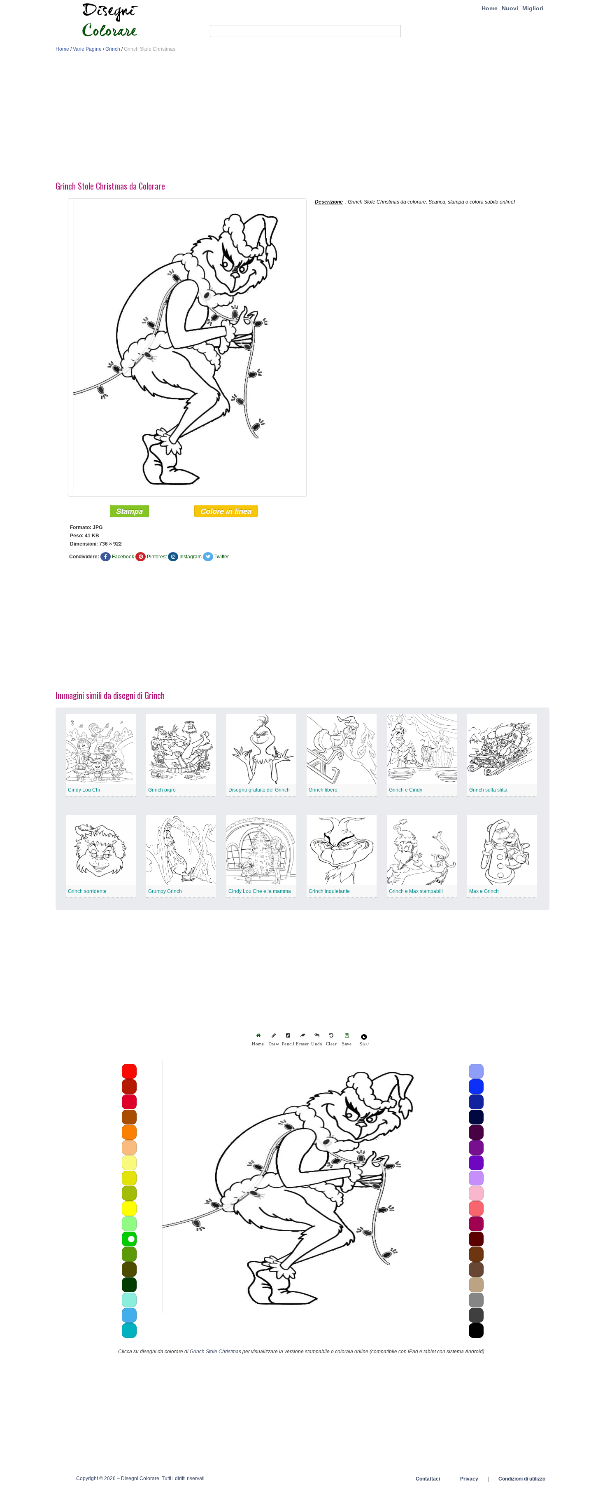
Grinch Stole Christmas (215, 1351)
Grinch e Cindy (405, 790)
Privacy (469, 1479)
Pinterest (157, 557)
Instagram (190, 557)
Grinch (112, 49)
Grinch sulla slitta (488, 790)
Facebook (123, 557)
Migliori (532, 8)
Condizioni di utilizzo (521, 1479)
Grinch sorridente (87, 891)
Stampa (129, 511)
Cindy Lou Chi (84, 790)
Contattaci (428, 1479)
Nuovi (510, 8)
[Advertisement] (302, 118)
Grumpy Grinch (165, 891)
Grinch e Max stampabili (416, 891)
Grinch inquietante (329, 891)
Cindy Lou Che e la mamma (259, 891)
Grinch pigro (162, 790)
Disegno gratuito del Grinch (259, 790)
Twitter (221, 557)
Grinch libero (323, 790)
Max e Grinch (484, 891)
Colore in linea (225, 511)
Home (490, 8)
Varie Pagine (87, 49)
